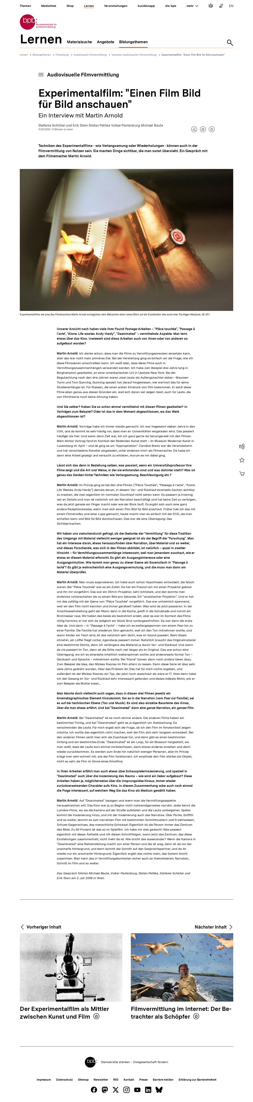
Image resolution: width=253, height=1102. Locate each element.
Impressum (44, 1079)
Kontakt (129, 1079)
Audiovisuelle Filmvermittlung (90, 54)
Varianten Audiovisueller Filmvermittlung (134, 54)
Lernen (24, 54)
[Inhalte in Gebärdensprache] (221, 6)
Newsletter (101, 1079)
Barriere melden (163, 1079)
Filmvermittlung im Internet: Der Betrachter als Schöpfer (181, 1013)
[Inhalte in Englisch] (231, 6)
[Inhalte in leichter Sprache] (211, 6)
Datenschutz (64, 1079)
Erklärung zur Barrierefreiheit (197, 1079)
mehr (192, 6)
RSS (116, 1079)
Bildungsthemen (42, 54)
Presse (143, 1079)
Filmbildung (62, 54)
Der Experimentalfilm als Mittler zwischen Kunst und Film (64, 1013)
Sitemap (83, 1079)
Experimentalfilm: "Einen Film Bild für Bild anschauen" (193, 54)
